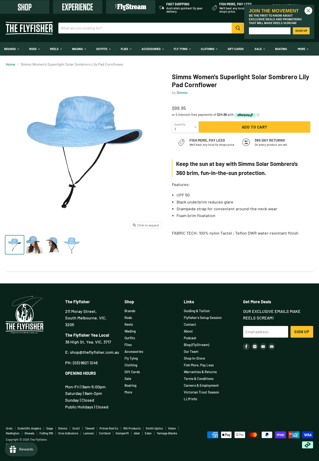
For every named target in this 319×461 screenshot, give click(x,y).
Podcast (190, 338)
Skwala (29, 433)
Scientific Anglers (29, 428)
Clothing (208, 49)
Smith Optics (154, 428)
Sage (49, 428)
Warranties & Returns (200, 372)
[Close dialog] (308, 11)
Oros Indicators (68, 433)
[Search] (238, 28)
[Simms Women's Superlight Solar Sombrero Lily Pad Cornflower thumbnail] (14, 245)
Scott (76, 428)
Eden (148, 433)
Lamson (88, 433)
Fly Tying (181, 49)
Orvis (9, 428)
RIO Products (132, 428)
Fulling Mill (46, 433)
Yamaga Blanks (167, 433)
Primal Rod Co (108, 428)
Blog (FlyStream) (196, 345)
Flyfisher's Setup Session (203, 317)
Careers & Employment (201, 385)
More (302, 49)
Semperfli (122, 433)
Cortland (104, 433)
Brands (10, 49)
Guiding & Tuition (197, 311)
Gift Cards (236, 49)
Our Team (191, 351)
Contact (190, 324)
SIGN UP (301, 31)
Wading (78, 49)
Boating (281, 49)
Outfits (102, 49)
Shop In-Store (194, 358)
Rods (33, 49)
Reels (54, 49)
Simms (182, 92)
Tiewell (89, 428)
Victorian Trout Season (201, 392)
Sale (258, 49)
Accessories (151, 49)
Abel (137, 433)
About (188, 331)
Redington (12, 433)
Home (10, 64)
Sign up (301, 331)
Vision (172, 428)
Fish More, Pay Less (199, 365)
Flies (125, 49)
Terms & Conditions (198, 378)
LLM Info (190, 399)
